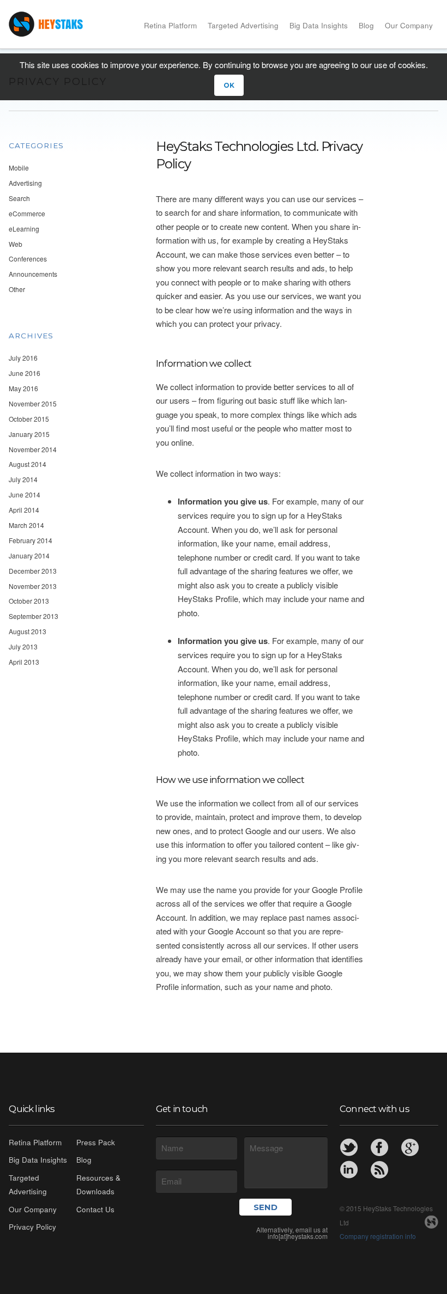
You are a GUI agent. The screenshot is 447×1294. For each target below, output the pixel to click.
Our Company (409, 25)
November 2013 (33, 586)
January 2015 (29, 434)
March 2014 (26, 525)
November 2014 (33, 449)
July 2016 (23, 357)
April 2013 (24, 661)
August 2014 (27, 464)
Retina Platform (170, 25)
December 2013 (33, 570)
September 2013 (33, 616)
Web (15, 243)
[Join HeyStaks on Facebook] (379, 1147)
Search (19, 198)
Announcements (33, 273)
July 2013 (23, 646)
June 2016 (24, 373)
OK (229, 85)
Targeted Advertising (243, 25)
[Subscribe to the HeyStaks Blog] (379, 1170)
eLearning (24, 228)
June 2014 (24, 494)
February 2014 (30, 540)
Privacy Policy (32, 1227)
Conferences (28, 258)
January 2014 (29, 555)
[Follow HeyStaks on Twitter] (349, 1147)
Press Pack (95, 1142)
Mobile (19, 167)
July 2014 (23, 479)
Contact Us (95, 1209)
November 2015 (33, 403)
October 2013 (29, 600)
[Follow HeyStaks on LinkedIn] (349, 1170)
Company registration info (378, 1236)
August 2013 (27, 631)
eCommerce (27, 213)
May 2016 (23, 388)
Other (17, 289)
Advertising (25, 182)
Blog (366, 25)
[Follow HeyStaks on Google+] (410, 1147)
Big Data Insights (318, 25)
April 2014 (24, 509)
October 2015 (29, 418)
